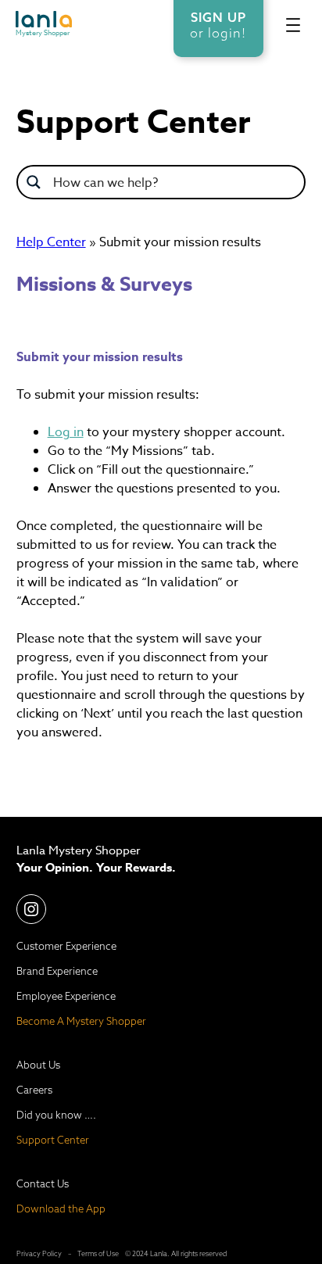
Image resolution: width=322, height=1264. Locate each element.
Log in (66, 432)
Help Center (51, 242)
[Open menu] (293, 25)
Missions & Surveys (104, 284)
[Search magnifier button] (34, 182)
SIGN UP (218, 17)
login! (227, 33)
